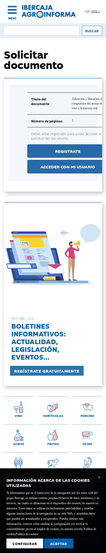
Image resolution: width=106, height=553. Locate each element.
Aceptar (58, 543)
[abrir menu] (12, 10)
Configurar (25, 543)
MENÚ (12, 18)
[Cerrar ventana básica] (99, 477)
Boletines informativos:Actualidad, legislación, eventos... (38, 341)
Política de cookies (27, 534)
